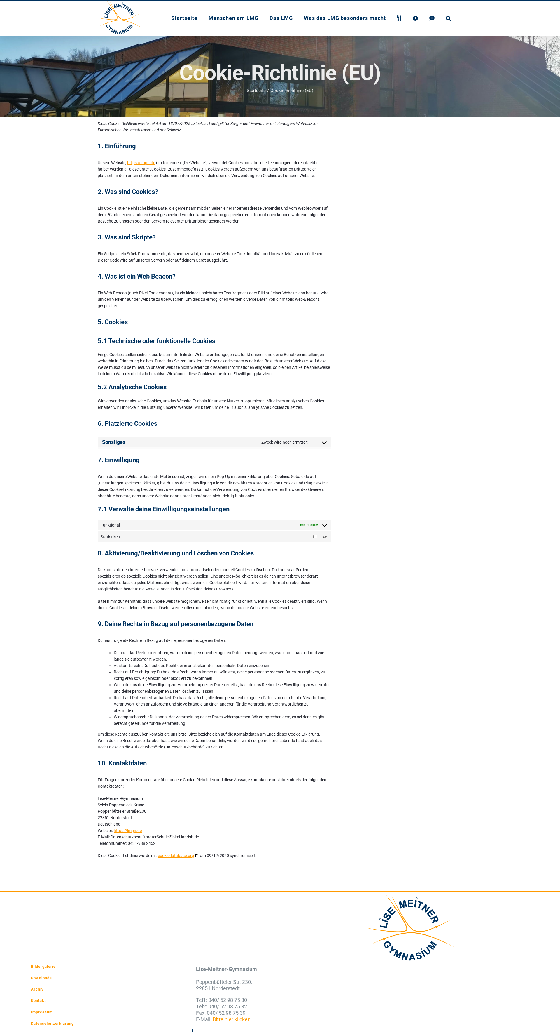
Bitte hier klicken (232, 1019)
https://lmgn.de (141, 162)
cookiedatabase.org (176, 855)
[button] (448, 17)
